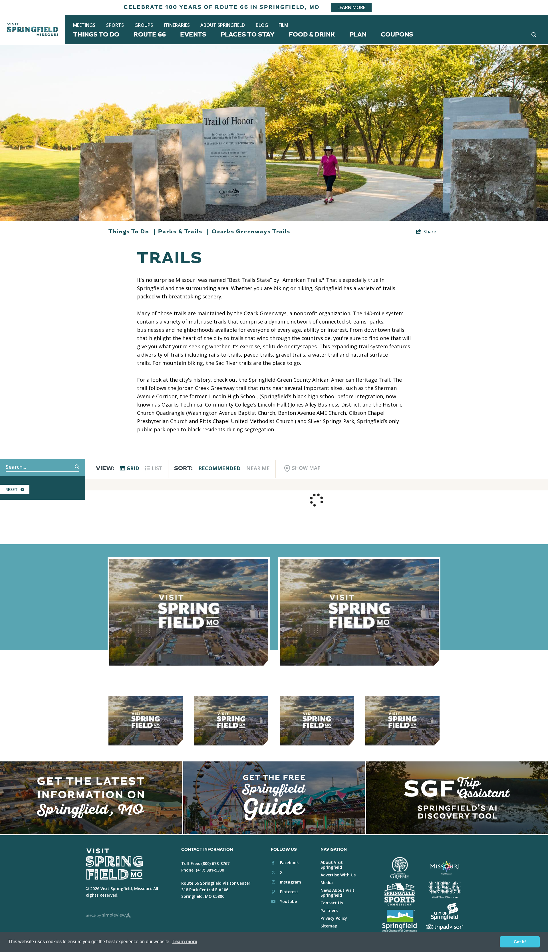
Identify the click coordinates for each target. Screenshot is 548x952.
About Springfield (222, 25)
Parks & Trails (183, 231)
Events (193, 35)
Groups (143, 25)
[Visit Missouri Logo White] (444, 867)
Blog (262, 25)
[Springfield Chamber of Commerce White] (399, 921)
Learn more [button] (184, 941)
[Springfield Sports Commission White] (399, 894)
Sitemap (329, 926)
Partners (329, 910)
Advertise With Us (338, 875)
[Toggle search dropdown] (534, 35)
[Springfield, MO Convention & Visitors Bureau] (32, 29)
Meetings (84, 25)
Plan (357, 35)
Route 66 (150, 35)
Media (327, 882)
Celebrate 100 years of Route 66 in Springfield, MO (222, 7)
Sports (115, 25)
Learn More (351, 7)
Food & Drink (312, 35)
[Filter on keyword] (70, 467)
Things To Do (96, 35)
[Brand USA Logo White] (444, 889)
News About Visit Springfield (337, 893)
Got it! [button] (520, 941)
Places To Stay (248, 35)
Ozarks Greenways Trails (251, 231)
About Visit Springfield (332, 865)
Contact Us (332, 902)
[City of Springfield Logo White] (444, 911)
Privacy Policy (334, 918)
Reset (11, 489)
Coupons (397, 35)
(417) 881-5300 (210, 870)
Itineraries (177, 25)
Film (283, 25)
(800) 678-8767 (215, 863)
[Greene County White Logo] (399, 868)
